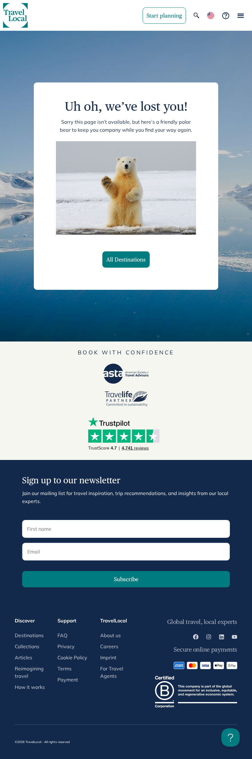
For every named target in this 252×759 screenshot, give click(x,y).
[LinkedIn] (221, 638)
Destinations (29, 635)
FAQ (62, 635)
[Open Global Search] (196, 15)
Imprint (108, 657)
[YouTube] (234, 638)
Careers (109, 646)
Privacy (66, 646)
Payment (67, 680)
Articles (23, 657)
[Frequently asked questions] (225, 15)
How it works (30, 687)
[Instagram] (208, 638)
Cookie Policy (72, 657)
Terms (64, 668)
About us (110, 635)
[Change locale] (210, 15)
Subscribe (126, 579)
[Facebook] (196, 638)
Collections (27, 646)
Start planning (164, 15)
